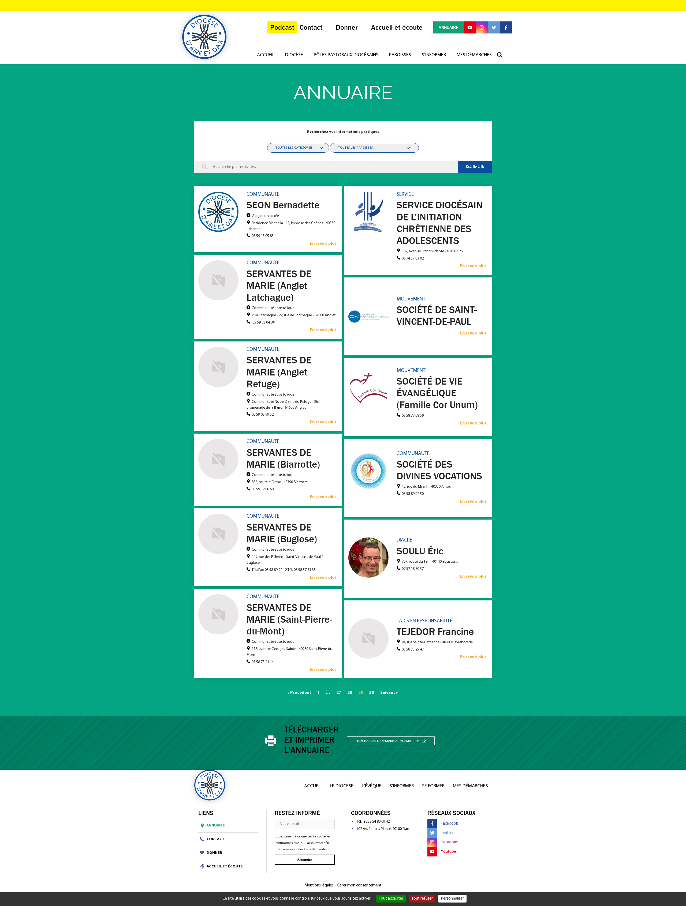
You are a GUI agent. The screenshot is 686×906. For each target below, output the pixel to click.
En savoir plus (323, 244)
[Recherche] (502, 55)
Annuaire (215, 826)
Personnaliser (452, 898)
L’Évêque (371, 786)
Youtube (448, 851)
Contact (215, 839)
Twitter (447, 833)
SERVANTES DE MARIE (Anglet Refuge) (279, 371)
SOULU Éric (420, 551)
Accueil (265, 55)
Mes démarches (474, 55)
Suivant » (389, 693)
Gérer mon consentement (359, 885)
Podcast (282, 27)
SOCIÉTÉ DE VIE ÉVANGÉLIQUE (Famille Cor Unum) (437, 392)
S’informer (434, 55)
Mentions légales (319, 885)
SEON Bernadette (283, 204)
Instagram (449, 842)
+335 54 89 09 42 (376, 822)
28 (349, 693)
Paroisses (400, 55)
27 (338, 693)
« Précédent (299, 693)
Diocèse (294, 55)
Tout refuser (422, 898)
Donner (214, 853)
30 (371, 693)
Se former (433, 786)
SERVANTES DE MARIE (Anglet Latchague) (279, 285)
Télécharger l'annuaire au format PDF (387, 741)
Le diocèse (341, 786)
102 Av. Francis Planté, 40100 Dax (382, 829)
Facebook (449, 823)
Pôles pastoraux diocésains (346, 55)
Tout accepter (391, 898)
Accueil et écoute (224, 866)
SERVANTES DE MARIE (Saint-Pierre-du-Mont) (289, 619)
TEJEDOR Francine (435, 631)
